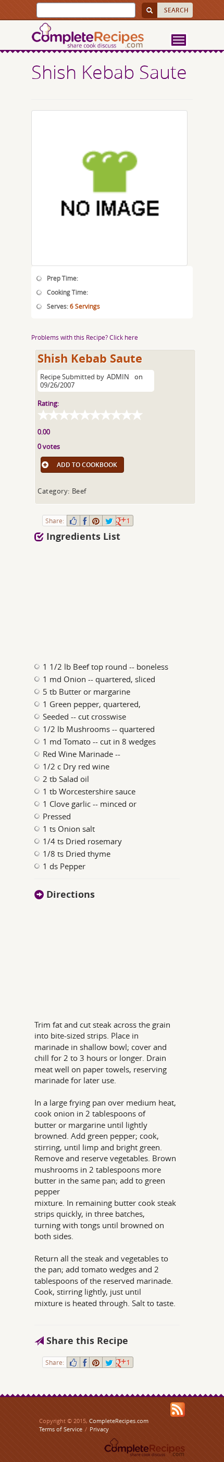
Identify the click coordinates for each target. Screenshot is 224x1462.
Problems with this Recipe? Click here (84, 337)
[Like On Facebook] (73, 520)
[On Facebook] (85, 520)
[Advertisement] (93, 599)
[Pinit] (96, 520)
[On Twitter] (109, 520)
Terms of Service (60, 1429)
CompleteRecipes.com (118, 1421)
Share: (54, 520)
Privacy (99, 1429)
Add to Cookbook (87, 464)
